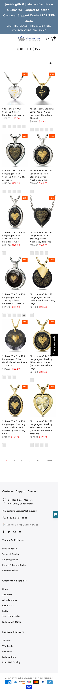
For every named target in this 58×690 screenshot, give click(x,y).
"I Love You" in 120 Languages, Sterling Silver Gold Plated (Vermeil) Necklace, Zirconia (41, 427)
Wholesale (7, 646)
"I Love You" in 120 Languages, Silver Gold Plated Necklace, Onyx (42, 299)
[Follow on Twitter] (9, 532)
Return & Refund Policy (14, 565)
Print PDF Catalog (11, 662)
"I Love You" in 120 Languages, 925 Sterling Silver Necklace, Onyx (41, 175)
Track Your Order (11, 616)
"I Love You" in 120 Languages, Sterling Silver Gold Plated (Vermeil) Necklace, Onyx (41, 362)
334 (39, 460)
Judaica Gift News (11, 621)
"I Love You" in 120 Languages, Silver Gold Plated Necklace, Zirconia (15, 361)
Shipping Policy (10, 559)
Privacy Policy (9, 548)
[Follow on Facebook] (3, 532)
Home (5, 589)
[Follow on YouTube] (20, 532)
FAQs (5, 611)
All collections (9, 600)
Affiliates (6, 640)
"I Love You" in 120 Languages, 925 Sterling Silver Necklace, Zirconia (41, 237)
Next (49, 460)
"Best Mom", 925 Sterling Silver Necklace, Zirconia (13, 111)
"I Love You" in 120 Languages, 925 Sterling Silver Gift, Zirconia (13, 175)
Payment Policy (10, 570)
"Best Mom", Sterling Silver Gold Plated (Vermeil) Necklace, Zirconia (42, 113)
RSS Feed (7, 651)
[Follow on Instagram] (14, 532)
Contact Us (7, 605)
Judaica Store (9, 656)
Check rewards (54, 345)
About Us (7, 594)
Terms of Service (10, 554)
